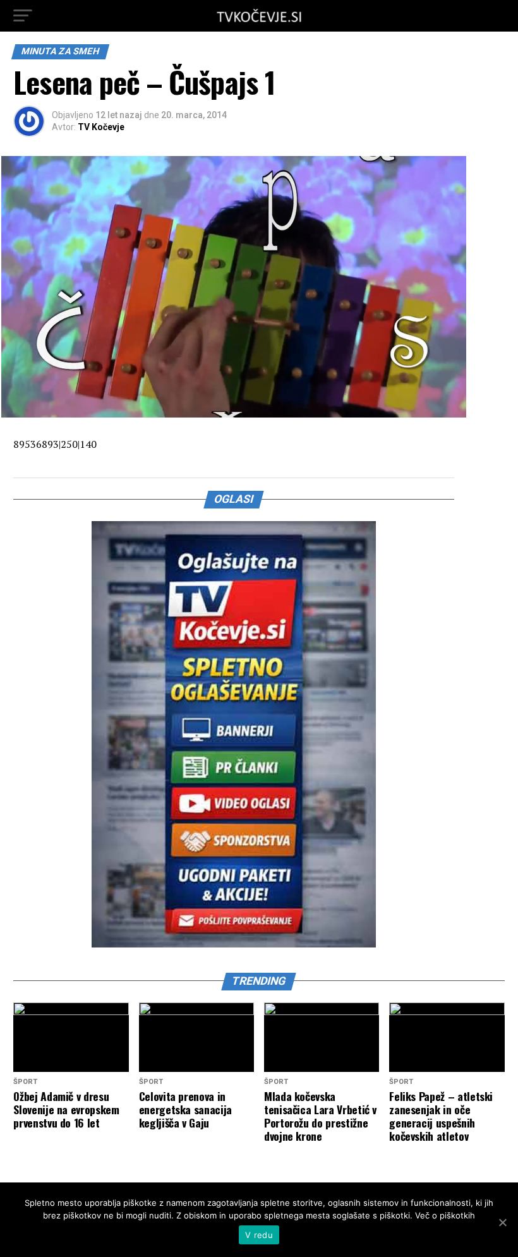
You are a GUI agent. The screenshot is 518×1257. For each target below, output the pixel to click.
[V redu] (502, 1222)
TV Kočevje (101, 127)
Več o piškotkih (445, 1215)
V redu (259, 1235)
